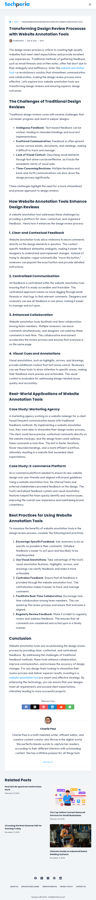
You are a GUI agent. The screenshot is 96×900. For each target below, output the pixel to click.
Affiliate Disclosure (30, 887)
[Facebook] (26, 706)
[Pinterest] (43, 706)
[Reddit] (61, 706)
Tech (42, 41)
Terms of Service (49, 887)
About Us (14, 887)
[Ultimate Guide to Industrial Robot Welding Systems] (70, 835)
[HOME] (10, 22)
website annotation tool (23, 677)
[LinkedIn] (52, 706)
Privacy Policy (66, 887)
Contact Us (81, 887)
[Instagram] (48, 878)
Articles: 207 (48, 762)
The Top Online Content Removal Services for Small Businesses (67, 814)
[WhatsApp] (70, 706)
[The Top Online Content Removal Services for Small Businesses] (70, 796)
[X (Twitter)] (34, 706)
